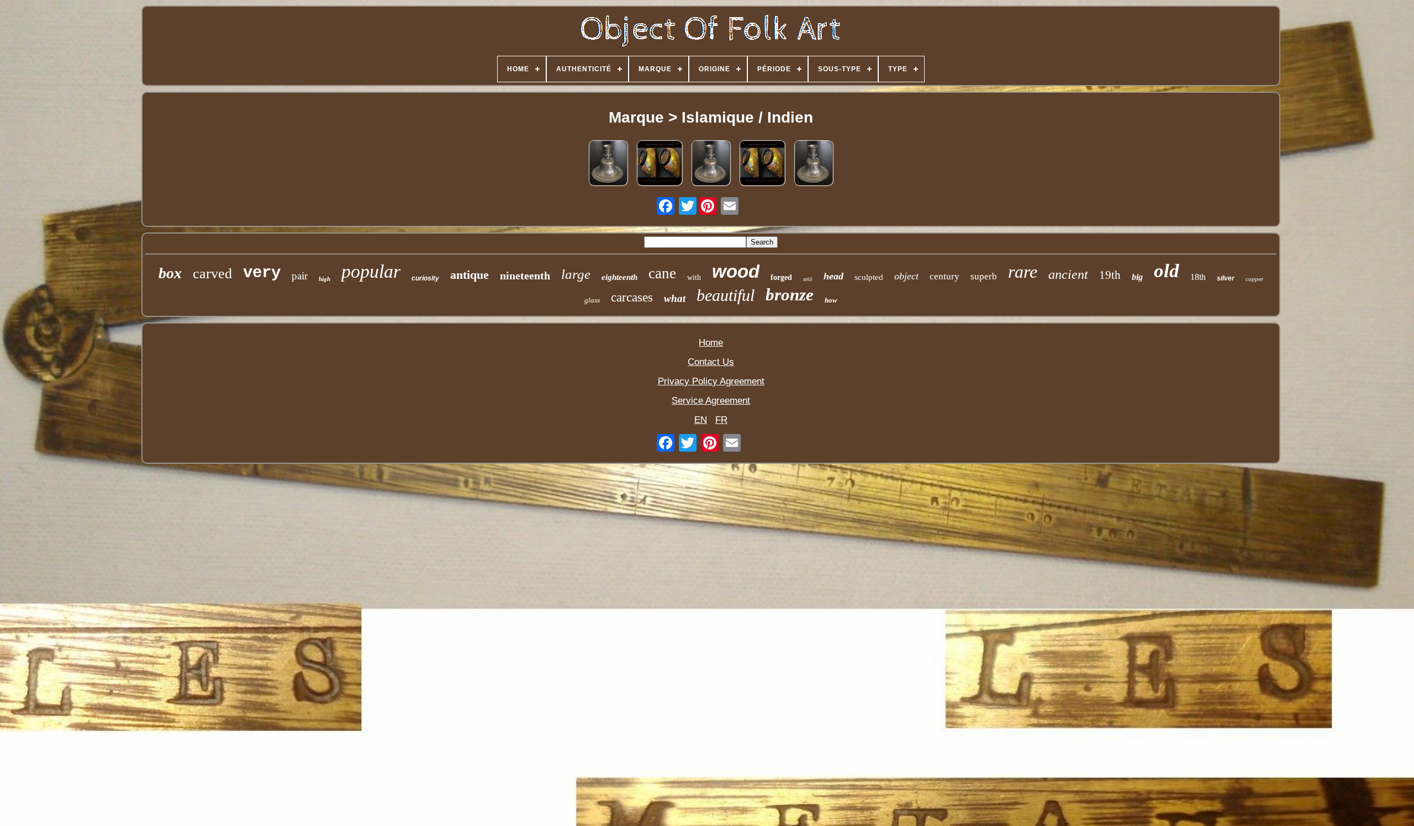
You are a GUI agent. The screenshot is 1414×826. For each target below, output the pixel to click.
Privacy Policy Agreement (711, 381)
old (1166, 271)
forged (781, 277)
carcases (632, 297)
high (324, 279)
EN (700, 420)
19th (1110, 275)
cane (662, 273)
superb (983, 276)
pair (300, 276)
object (906, 276)
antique (469, 275)
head (833, 276)
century (944, 276)
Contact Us (711, 362)
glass (592, 300)
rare (1022, 272)
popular (370, 271)
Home (711, 342)
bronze (790, 294)
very (262, 273)
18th (1198, 277)
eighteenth (619, 277)
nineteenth (525, 275)
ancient (1068, 274)
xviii (807, 279)
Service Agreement (711, 400)
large (575, 274)
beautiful (726, 295)
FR (721, 420)
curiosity (425, 278)
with (694, 277)
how (831, 300)
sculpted (868, 277)
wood (735, 271)
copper (1254, 279)
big (1137, 277)
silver (1225, 278)
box (170, 273)
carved (212, 274)
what (674, 298)
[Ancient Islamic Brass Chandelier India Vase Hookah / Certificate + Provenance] (608, 164)
